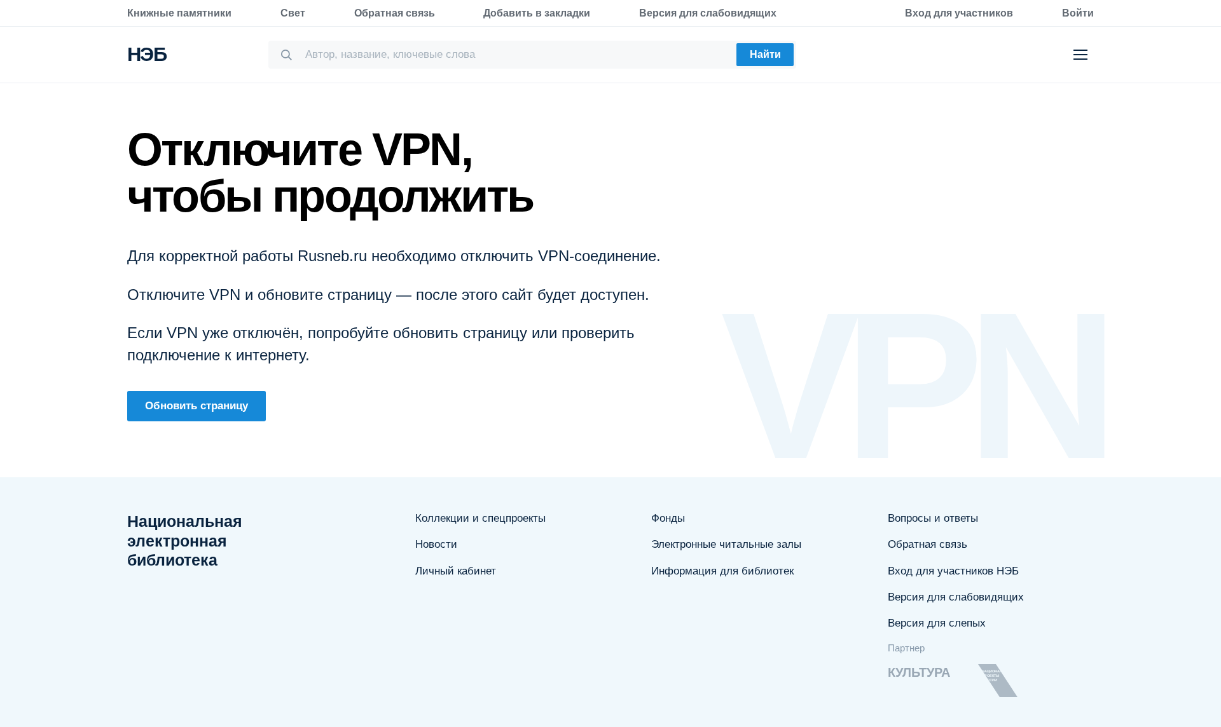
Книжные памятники (179, 13)
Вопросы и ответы (933, 518)
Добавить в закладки (536, 13)
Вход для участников (959, 13)
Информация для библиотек (722, 571)
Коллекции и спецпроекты (480, 518)
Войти (1078, 13)
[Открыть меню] (1080, 54)
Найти (765, 54)
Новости (436, 544)
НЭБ (146, 54)
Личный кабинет (455, 571)
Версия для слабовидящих (707, 13)
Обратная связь (394, 13)
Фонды (668, 518)
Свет (292, 13)
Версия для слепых (937, 623)
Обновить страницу (196, 406)
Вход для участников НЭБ (953, 571)
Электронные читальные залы (726, 544)
